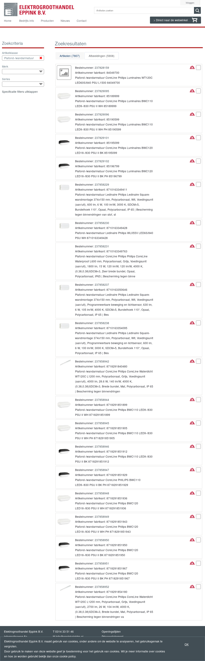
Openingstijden (111, 631)
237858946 (102, 446)
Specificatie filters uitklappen (20, 92)
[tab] (69, 56)
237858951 (102, 563)
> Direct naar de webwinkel (171, 20)
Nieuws (65, 21)
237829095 (102, 91)
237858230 (102, 223)
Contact (81, 21)
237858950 (102, 540)
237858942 (102, 361)
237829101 (102, 138)
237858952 (102, 587)
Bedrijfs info (26, 21)
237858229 (102, 184)
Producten (47, 21)
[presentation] (70, 55)
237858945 (102, 423)
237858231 (102, 246)
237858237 (102, 285)
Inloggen (190, 2)
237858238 (102, 323)
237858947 (102, 470)
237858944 (102, 400)
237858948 (102, 493)
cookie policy (67, 656)
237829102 (102, 161)
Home (7, 21)
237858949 (102, 517)
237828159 (102, 68)
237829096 (102, 114)
